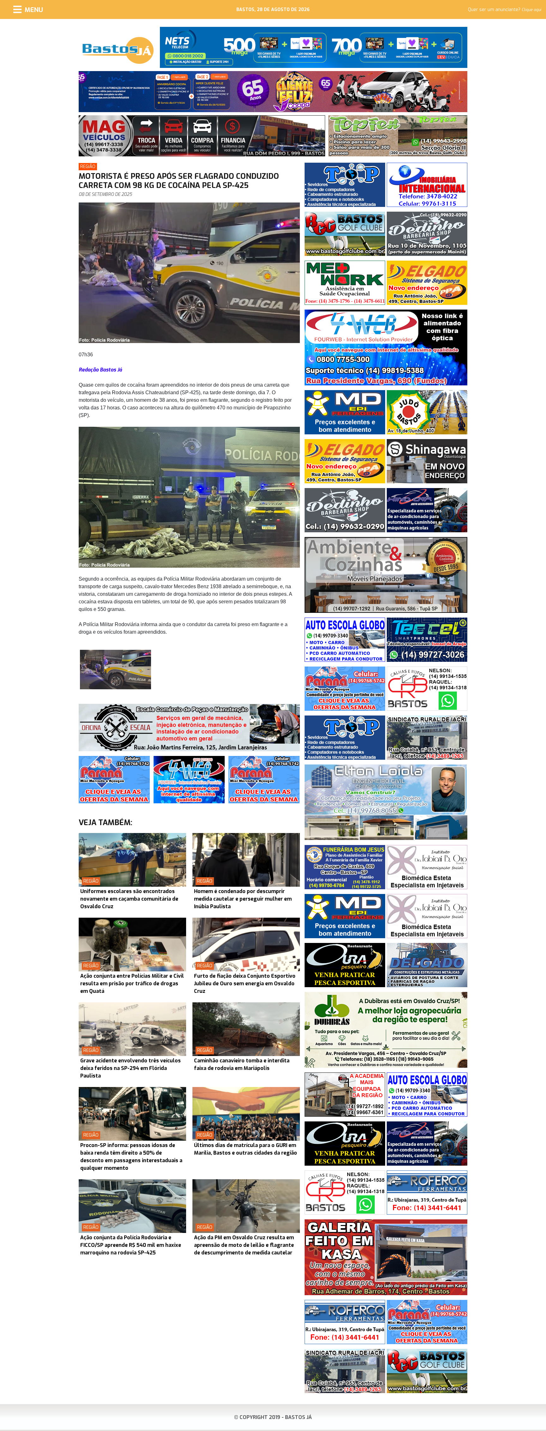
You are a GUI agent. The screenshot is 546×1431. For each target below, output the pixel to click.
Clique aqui (531, 9)
